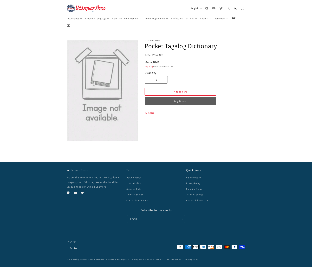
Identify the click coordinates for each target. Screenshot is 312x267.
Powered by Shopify (105, 259)
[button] (74, 18)
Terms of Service (134, 194)
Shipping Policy (134, 188)
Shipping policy (191, 259)
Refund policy (123, 259)
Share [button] (151, 112)
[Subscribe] (181, 219)
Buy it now (180, 101)
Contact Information (137, 200)
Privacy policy (138, 259)
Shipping (149, 66)
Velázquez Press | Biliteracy (85, 259)
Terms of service (154, 259)
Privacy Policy (133, 183)
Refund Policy (133, 177)
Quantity (150, 73)
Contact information (172, 259)
